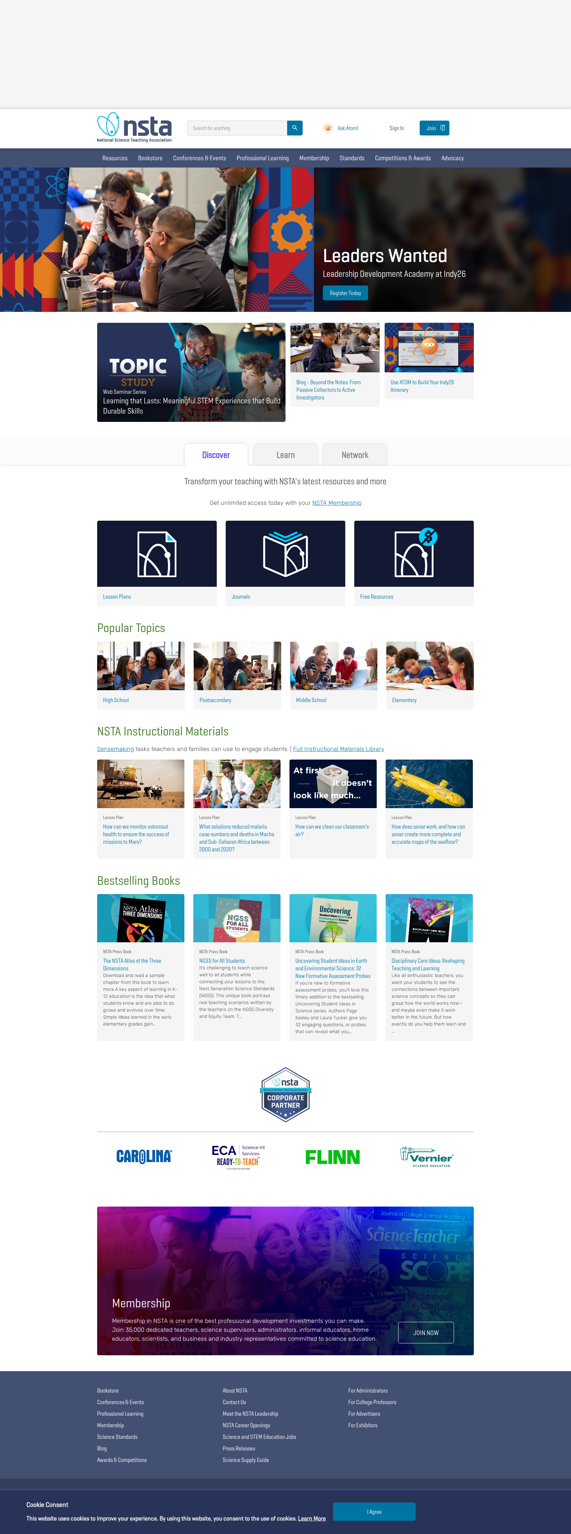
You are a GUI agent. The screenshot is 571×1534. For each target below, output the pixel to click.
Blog (102, 1448)
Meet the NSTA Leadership (250, 1413)
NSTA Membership (337, 502)
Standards (352, 158)
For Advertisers (364, 1413)
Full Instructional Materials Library (338, 749)
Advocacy (452, 158)
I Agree (374, 1511)
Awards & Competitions (122, 1460)
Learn (286, 455)
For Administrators (368, 1390)
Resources (115, 158)
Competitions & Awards (403, 158)
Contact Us (234, 1402)
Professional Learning (263, 158)
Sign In (397, 128)
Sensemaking (115, 749)
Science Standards (117, 1436)
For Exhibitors (362, 1425)
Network (355, 455)
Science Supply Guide (246, 1460)
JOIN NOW (426, 1332)
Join (431, 128)
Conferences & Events (199, 158)
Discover (216, 455)
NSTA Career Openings (246, 1425)
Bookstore (150, 158)
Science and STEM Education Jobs (259, 1436)
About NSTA (235, 1390)
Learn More (312, 1518)
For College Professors (372, 1402)
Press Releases (239, 1448)
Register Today (345, 293)
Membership (314, 158)
